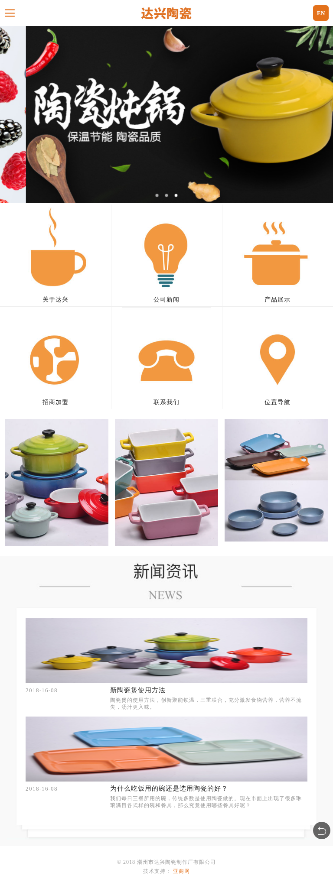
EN (321, 13)
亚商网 (181, 871)
